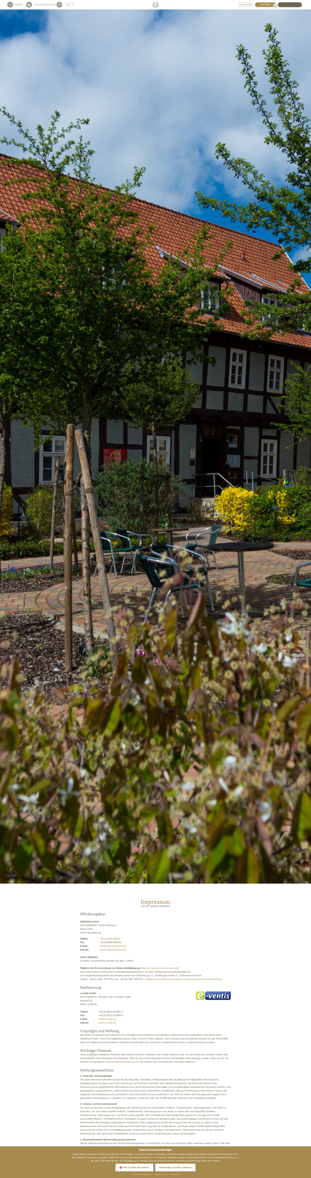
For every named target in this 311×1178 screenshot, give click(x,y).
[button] (10, 440)
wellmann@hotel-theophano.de (122, 1062)
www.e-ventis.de (107, 1022)
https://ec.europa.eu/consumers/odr (160, 968)
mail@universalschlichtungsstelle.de (164, 979)
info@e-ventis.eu (107, 1019)
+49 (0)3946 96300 (109, 938)
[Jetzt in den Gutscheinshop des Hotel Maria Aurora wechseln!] (60, 5)
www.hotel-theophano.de (112, 949)
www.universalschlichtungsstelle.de (203, 979)
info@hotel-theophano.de (112, 946)
